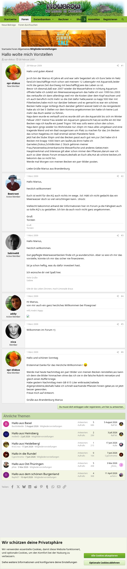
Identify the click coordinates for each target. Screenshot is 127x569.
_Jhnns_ (113, 466)
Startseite (10, 19)
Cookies (36, 549)
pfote (14, 467)
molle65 (15, 436)
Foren (25, 19)
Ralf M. (114, 425)
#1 (122, 65)
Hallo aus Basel (22, 423)
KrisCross (16, 446)
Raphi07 (15, 477)
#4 (122, 296)
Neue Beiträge (9, 24)
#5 (122, 324)
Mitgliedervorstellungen (51, 426)
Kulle (115, 445)
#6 (122, 352)
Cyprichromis (18, 456)
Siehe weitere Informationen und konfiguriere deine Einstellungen (39, 562)
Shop (80, 19)
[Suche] (122, 19)
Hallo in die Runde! (24, 453)
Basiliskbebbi (18, 426)
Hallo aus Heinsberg (25, 433)
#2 (122, 176)
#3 (122, 235)
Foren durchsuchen (28, 24)
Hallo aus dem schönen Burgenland (35, 474)
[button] (43, 19)
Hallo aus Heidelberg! (26, 443)
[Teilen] (118, 66)
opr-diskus (9, 59)
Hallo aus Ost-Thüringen (28, 464)
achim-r (113, 476)
